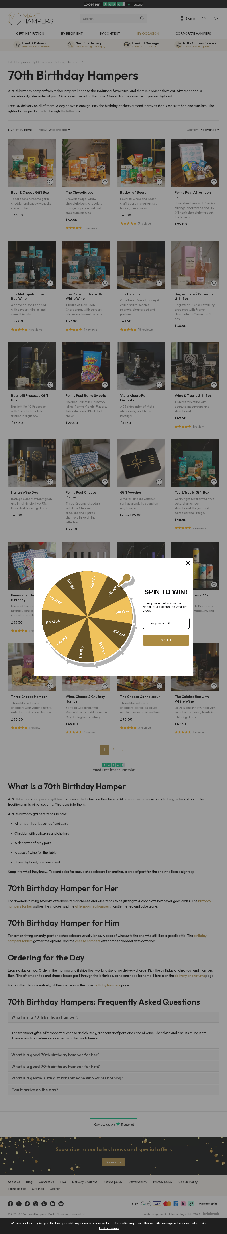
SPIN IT (166, 640)
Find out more (109, 1228)
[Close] (188, 563)
